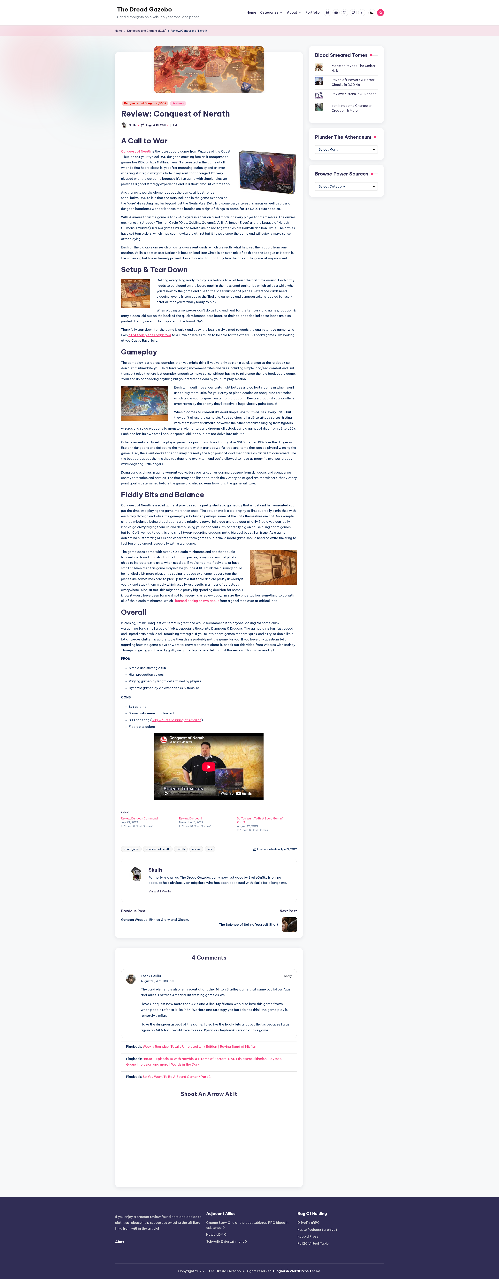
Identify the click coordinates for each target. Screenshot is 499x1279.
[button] (160, 891)
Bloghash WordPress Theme (297, 1271)
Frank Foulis (151, 976)
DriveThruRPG (308, 1222)
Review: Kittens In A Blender (354, 94)
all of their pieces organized (149, 335)
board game (131, 849)
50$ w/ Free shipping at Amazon (176, 720)
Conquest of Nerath (136, 151)
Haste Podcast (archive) (317, 1229)
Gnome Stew (216, 1222)
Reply (288, 976)
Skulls (156, 870)
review (196, 849)
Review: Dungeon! (190, 818)
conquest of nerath (158, 849)
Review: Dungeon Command (139, 818)
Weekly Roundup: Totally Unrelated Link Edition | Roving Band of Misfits (199, 1046)
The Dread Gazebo (144, 9)
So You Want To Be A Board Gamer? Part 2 (177, 1077)
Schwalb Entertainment (225, 1241)
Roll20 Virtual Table (313, 1243)
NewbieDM (214, 1234)
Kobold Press (307, 1236)
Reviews (178, 103)
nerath (181, 849)
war (210, 849)
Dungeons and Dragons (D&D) (145, 103)
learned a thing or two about (197, 601)
